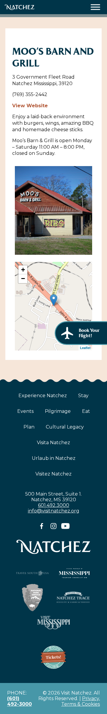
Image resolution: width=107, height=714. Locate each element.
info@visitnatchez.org (53, 511)
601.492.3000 (53, 505)
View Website (30, 105)
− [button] (23, 278)
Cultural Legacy (65, 427)
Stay (83, 395)
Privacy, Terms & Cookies (80, 701)
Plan (28, 427)
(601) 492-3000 (19, 701)
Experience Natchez (42, 395)
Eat (86, 411)
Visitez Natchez (53, 474)
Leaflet (85, 347)
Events (25, 411)
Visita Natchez (53, 442)
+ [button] (23, 269)
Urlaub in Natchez (53, 458)
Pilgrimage (58, 411)
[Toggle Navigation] (95, 7)
